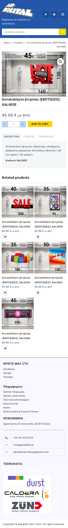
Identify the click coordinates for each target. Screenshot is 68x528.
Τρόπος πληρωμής (14, 392)
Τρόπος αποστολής (14, 396)
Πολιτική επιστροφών (16, 399)
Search (62, 32)
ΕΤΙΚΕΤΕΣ (29, 136)
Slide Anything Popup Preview (20, 411)
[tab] (11, 137)
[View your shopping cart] (54, 14)
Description (11, 136)
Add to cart (40, 124)
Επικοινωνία (10, 403)
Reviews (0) (46, 136)
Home (6, 407)
